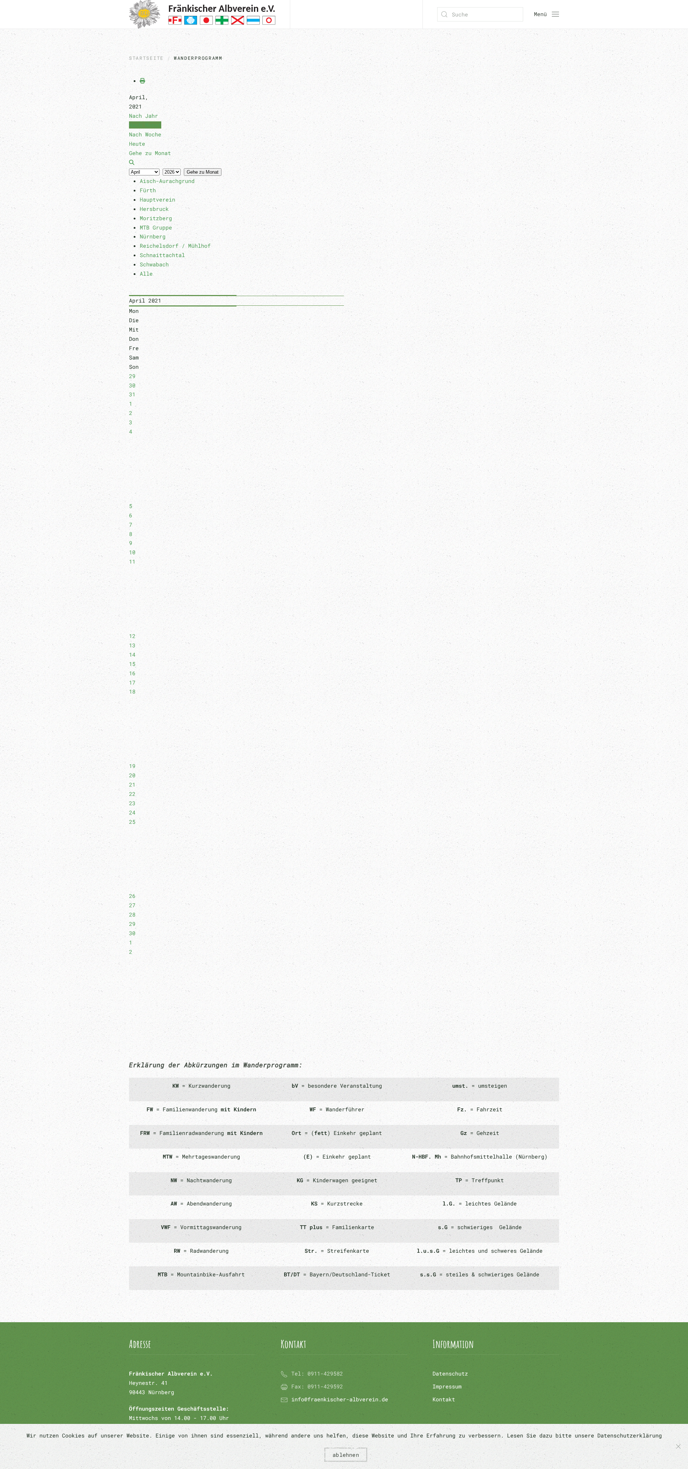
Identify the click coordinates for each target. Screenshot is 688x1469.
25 (132, 821)
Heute (137, 143)
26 (132, 895)
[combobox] (480, 14)
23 (132, 803)
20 (132, 775)
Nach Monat (145, 125)
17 (132, 682)
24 (132, 812)
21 (132, 784)
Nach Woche (145, 134)
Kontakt (444, 1399)
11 (132, 561)
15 (132, 663)
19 (132, 765)
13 (132, 645)
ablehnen (346, 1454)
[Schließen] (678, 1446)
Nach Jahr (143, 115)
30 (132, 385)
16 (132, 673)
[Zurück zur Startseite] (202, 14)
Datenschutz (450, 1373)
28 (132, 914)
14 (132, 654)
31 (132, 394)
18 (132, 691)
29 (132, 376)
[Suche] (131, 162)
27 (132, 905)
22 (132, 793)
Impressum (447, 1386)
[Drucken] (142, 80)
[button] (546, 14)
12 (132, 635)
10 (132, 552)
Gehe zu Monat (203, 172)
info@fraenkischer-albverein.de (339, 1399)
